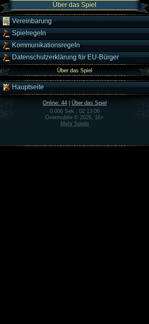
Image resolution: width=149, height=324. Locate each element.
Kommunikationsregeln (45, 45)
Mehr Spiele (74, 123)
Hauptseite (27, 87)
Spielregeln (28, 33)
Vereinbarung (31, 21)
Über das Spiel (89, 103)
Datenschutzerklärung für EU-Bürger (64, 57)
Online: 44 (55, 103)
